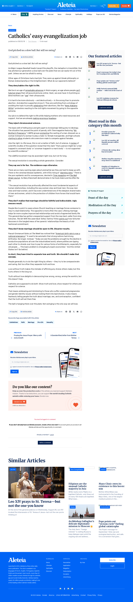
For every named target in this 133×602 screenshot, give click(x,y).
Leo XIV (12, 469)
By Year (82, 562)
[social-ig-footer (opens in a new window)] (72, 589)
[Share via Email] (77, 57)
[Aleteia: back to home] (66, 5)
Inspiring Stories (38, 14)
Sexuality (50, 322)
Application (66, 565)
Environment (105, 507)
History (103, 469)
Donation (66, 574)
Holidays (89, 14)
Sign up (14, 371)
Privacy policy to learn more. (43, 367)
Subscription (67, 571)
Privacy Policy (91, 595)
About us (51, 595)
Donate (124, 6)
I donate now (18, 402)
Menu (14, 14)
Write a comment (45, 443)
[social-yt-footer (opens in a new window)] (61, 589)
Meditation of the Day (102, 205)
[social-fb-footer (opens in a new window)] (64, 589)
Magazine (66, 568)
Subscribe (112, 6)
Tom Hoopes (32, 41)
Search (30, 6)
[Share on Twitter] (74, 57)
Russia (73, 507)
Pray (23, 14)
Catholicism (14, 322)
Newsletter (66, 562)
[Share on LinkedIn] (70, 57)
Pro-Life (40, 322)
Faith (23, 322)
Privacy (100, 595)
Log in (104, 6)
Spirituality (78, 14)
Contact (83, 595)
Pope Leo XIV (100, 14)
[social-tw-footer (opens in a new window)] (68, 589)
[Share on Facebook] (66, 57)
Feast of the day (98, 197)
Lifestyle (68, 14)
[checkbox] (11, 367)
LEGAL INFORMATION (63, 595)
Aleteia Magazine (114, 14)
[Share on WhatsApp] (81, 57)
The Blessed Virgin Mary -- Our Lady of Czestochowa (74, 9)
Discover (51, 14)
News (59, 14)
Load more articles (105, 108)
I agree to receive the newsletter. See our (32, 367)
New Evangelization (77, 469)
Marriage (31, 322)
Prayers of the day (99, 212)
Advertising (67, 577)
